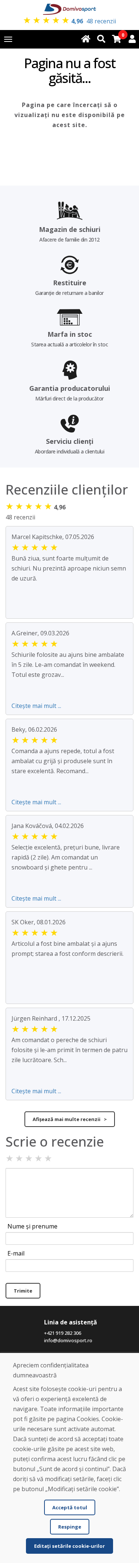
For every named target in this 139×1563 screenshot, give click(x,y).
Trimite (23, 1290)
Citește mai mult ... (36, 706)
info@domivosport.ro (68, 1340)
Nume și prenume (32, 1226)
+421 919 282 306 (62, 1333)
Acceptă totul (69, 1507)
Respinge (69, 1526)
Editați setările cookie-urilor (69, 1546)
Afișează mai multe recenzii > (70, 1119)
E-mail (15, 1253)
